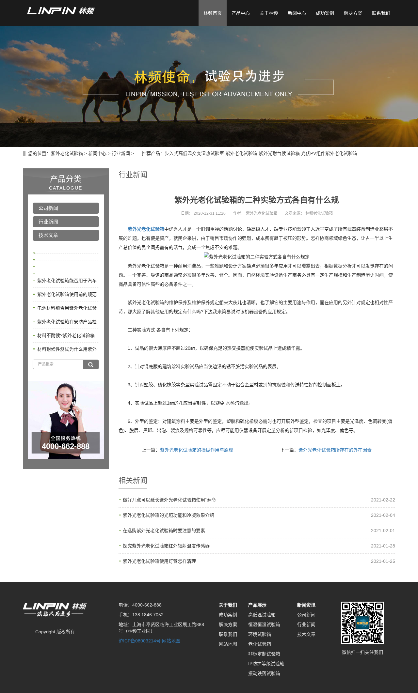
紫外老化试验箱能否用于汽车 (67, 280)
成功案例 (325, 13)
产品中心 (241, 13)
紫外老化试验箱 (67, 153)
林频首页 (212, 13)
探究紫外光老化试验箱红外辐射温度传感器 (166, 545)
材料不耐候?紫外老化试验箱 (66, 335)
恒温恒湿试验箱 (264, 624)
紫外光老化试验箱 (146, 229)
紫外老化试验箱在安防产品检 (67, 321)
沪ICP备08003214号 (140, 640)
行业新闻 (121, 153)
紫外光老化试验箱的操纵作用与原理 (196, 450)
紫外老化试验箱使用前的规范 (67, 294)
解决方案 (353, 13)
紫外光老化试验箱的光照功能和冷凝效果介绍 (168, 515)
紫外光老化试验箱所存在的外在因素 (335, 450)
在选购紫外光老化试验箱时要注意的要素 (164, 530)
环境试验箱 (259, 634)
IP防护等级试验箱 (266, 663)
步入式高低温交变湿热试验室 (194, 153)
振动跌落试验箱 (264, 673)
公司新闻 (48, 208)
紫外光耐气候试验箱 (279, 153)
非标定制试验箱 (264, 653)
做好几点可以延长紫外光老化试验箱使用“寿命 (169, 499)
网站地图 (171, 640)
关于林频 (269, 13)
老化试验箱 (259, 644)
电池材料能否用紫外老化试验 (67, 308)
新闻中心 (297, 13)
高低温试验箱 (262, 614)
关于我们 (228, 605)
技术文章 (48, 235)
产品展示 (257, 605)
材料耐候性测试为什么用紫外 (67, 349)
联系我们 (381, 13)
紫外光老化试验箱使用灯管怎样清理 (159, 561)
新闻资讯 (306, 605)
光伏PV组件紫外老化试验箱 (329, 153)
